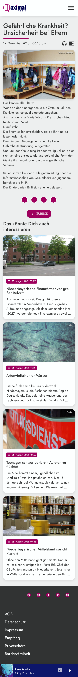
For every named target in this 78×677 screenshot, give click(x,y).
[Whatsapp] (27, 594)
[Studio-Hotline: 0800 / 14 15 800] (17, 594)
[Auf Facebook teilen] (24, 200)
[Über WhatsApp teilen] (44, 200)
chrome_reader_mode (71, 43)
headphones (64, 43)
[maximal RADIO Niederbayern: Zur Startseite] (34, 8)
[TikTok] (8, 604)
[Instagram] (46, 594)
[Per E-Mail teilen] (53, 200)
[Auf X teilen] (34, 200)
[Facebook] (37, 594)
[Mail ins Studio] (8, 594)
